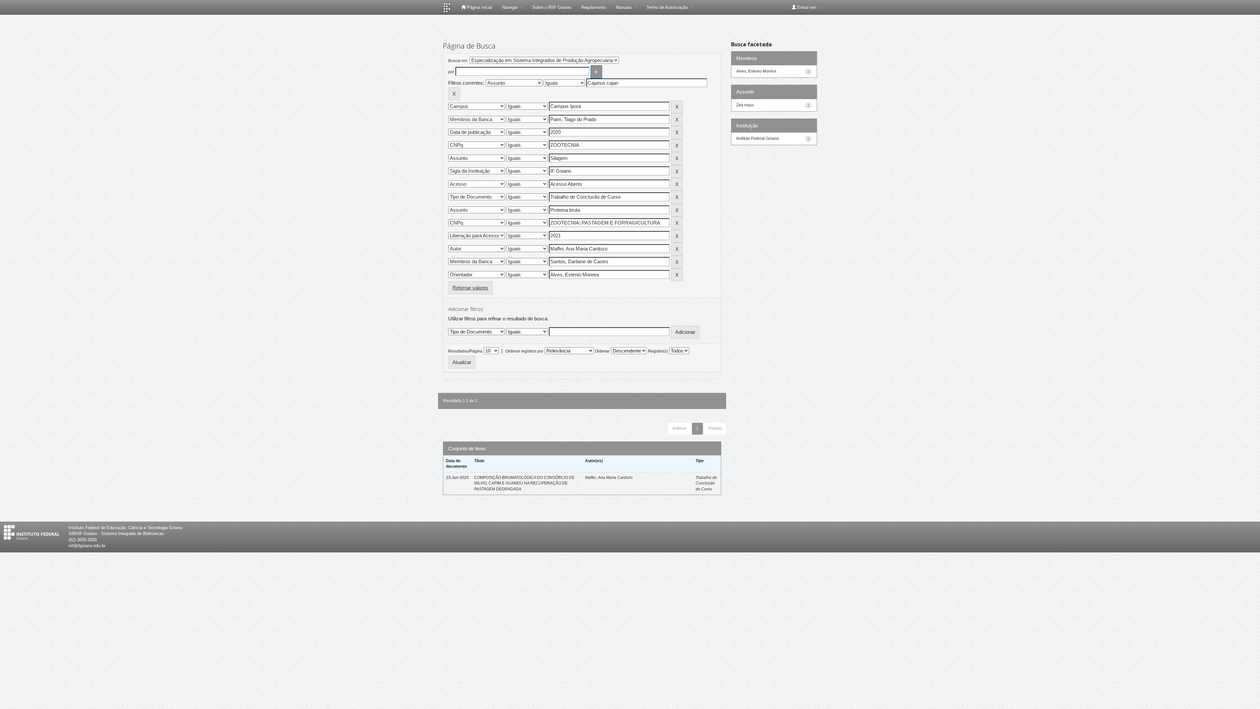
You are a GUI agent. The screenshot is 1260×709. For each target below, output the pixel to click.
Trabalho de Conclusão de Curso (706, 483)
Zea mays (745, 105)
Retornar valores (470, 287)
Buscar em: (458, 60)
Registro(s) (658, 351)
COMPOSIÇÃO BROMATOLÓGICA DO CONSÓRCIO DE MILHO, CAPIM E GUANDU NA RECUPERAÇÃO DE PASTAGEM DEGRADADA (524, 483)
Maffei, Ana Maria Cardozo (609, 477)
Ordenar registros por (524, 351)
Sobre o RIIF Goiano (551, 7)
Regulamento (593, 7)
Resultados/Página (465, 351)
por (451, 72)
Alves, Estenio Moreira (756, 71)
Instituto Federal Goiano (757, 138)
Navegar (510, 7)
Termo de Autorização (667, 7)
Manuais (624, 7)
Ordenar (602, 351)
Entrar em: (807, 7)
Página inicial (479, 7)
